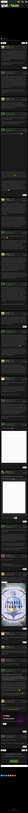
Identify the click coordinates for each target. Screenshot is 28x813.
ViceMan (18, 674)
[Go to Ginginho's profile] (2, 378)
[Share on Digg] (6, 776)
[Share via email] (13, 776)
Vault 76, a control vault (13, 709)
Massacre (4, 40)
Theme (14, 809)
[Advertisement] (14, 23)
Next (23, 750)
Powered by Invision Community (14, 810)
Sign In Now (14, 761)
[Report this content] (23, 47)
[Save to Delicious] (8, 776)
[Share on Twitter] (2, 776)
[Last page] (26, 43)
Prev (4, 750)
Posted (9, 47)
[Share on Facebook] (4, 776)
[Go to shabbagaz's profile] (2, 472)
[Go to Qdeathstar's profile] (2, 555)
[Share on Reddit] (11, 776)
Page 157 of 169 (14, 43)
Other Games (16, 40)
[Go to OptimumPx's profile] (2, 574)
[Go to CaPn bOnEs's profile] (2, 72)
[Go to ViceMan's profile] (2, 47)
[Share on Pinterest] (15, 776)
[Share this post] (25, 47)
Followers (13, 765)
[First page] (1, 43)
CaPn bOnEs (18, 476)
